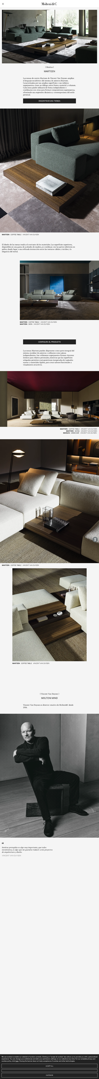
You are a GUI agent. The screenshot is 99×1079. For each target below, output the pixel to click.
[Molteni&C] (49, 3)
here (16, 1061)
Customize (49, 1075)
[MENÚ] (3, 3)
